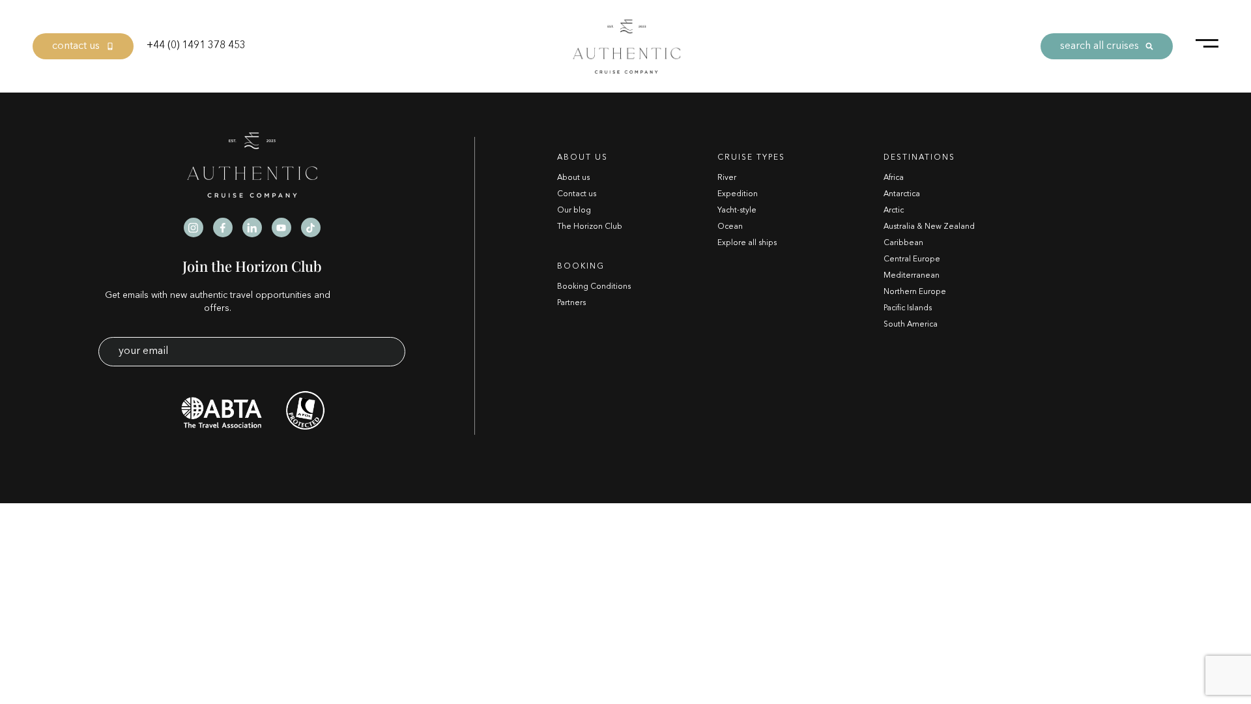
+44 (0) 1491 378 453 (196, 45)
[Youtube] (281, 227)
